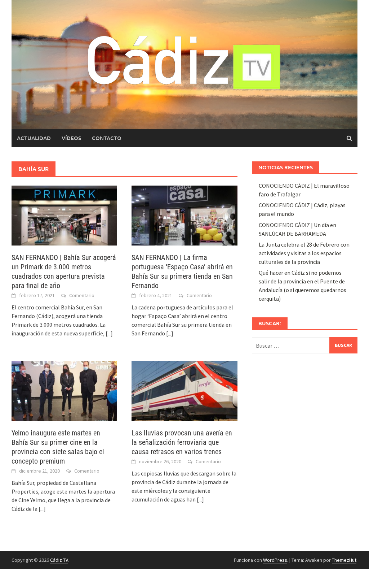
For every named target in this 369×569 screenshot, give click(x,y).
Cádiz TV (59, 560)
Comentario (81, 295)
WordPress (275, 560)
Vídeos (71, 138)
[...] (109, 333)
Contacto (106, 138)
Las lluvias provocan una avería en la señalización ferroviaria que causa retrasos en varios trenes (182, 442)
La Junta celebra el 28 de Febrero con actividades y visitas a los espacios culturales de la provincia (304, 253)
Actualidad (34, 138)
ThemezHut (344, 560)
